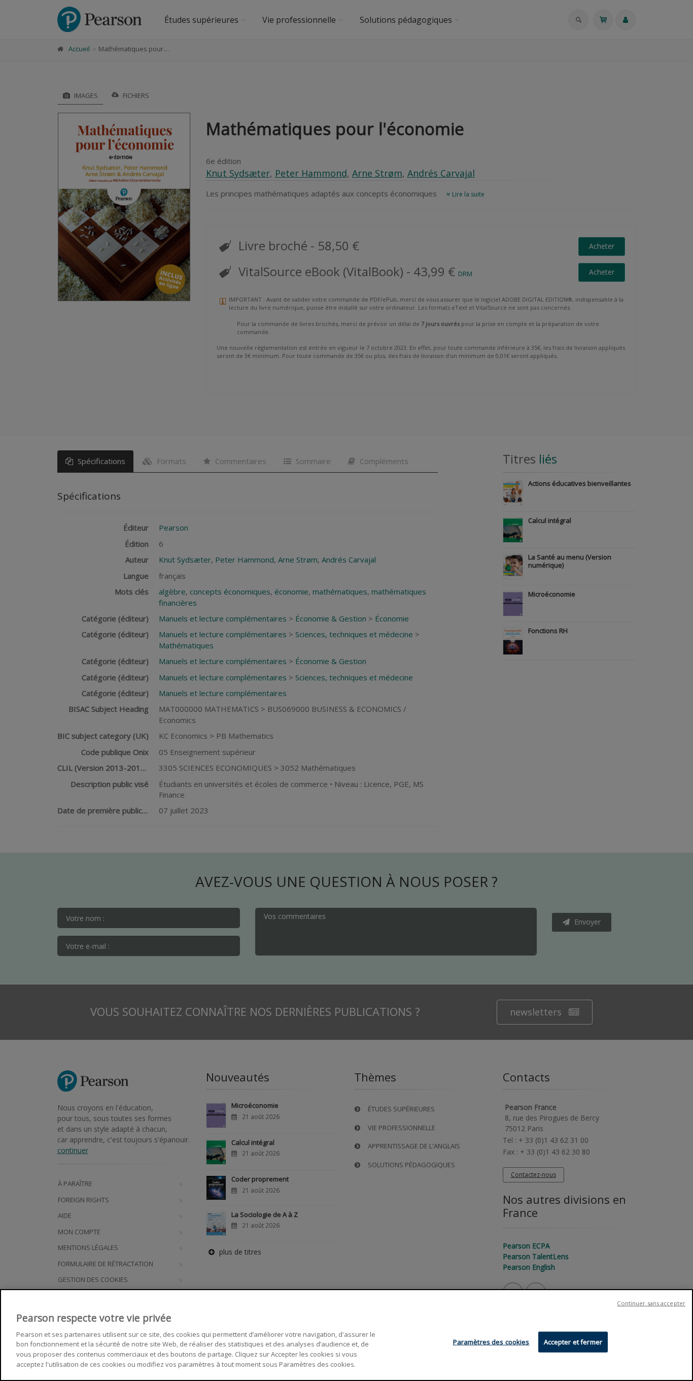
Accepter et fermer (573, 1341)
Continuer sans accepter (651, 1303)
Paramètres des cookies (491, 1341)
